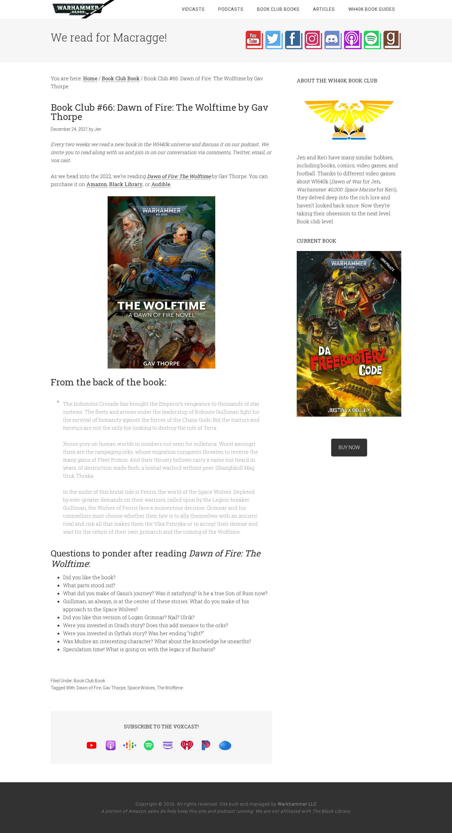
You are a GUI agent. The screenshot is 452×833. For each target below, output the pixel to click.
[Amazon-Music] (170, 744)
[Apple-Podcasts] (113, 744)
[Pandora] (209, 744)
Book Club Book (89, 680)
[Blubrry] (228, 744)
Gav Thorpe (114, 687)
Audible (160, 184)
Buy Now (349, 447)
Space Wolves (141, 687)
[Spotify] (151, 744)
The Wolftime (170, 687)
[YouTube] (94, 744)
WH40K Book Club (100, 9)
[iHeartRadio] (190, 744)
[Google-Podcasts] (132, 744)
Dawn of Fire (89, 687)
